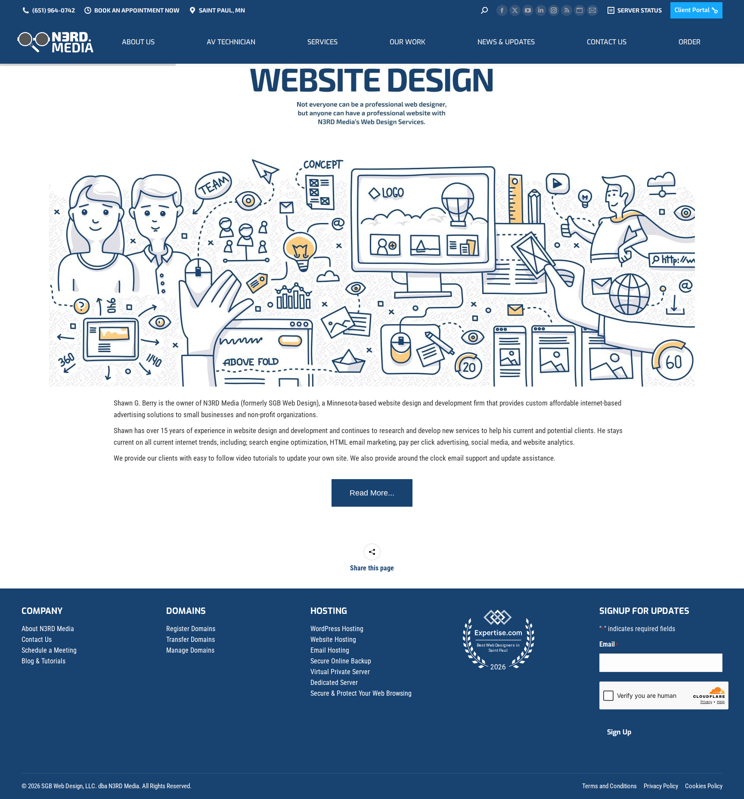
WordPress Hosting (336, 629)
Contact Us (37, 639)
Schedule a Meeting (49, 650)
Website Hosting (333, 639)
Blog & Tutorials (43, 661)
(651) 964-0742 (53, 10)
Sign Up (619, 732)
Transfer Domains (190, 639)
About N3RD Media (48, 629)
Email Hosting (329, 650)
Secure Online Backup (340, 661)
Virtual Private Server (340, 672)
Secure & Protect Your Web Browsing (361, 693)
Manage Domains (190, 650)
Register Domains (190, 629)
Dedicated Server (334, 682)
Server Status (639, 10)
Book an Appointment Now (137, 10)
